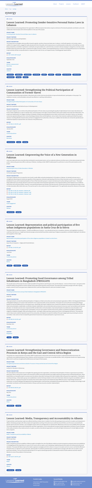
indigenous (17, 265)
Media (8, 461)
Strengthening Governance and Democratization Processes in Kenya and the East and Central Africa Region (32, 363)
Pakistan (9, 208)
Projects (61, 4)
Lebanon (9, 71)
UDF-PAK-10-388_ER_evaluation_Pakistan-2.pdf (19, 194)
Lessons (68, 4)
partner (58, 74)
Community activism (11, 133)
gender (44, 74)
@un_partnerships (59, 483)
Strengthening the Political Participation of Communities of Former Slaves (24, 101)
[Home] (14, 4)
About (55, 4)
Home (6, 9)
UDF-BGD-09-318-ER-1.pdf (14, 319)
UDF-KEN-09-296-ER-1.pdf (14, 387)
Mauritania (9, 138)
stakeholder (11, 77)
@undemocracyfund (60, 485)
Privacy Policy (36, 483)
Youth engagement (11, 203)
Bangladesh (9, 333)
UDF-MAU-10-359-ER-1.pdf (14, 124)
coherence (10, 74)
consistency (27, 74)
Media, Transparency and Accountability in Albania (19, 434)
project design (66, 74)
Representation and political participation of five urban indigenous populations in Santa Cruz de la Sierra (32, 238)
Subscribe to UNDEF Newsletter (40, 482)
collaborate (19, 74)
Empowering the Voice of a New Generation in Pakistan (20, 168)
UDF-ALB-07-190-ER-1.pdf (14, 456)
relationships (76, 74)
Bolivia (8, 262)
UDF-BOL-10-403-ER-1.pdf (14, 247)
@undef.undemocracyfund (78, 481)
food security (11, 142)
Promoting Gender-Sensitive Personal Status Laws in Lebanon (22, 34)
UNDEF (83, 4)
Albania (8, 466)
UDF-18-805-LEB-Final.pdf (14, 55)
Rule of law (9, 66)
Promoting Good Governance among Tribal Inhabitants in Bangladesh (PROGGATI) (26, 292)
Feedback (76, 4)
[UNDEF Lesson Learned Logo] (15, 480)
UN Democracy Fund (77, 483)
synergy (14, 9)
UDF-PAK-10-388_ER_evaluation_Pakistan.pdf (19, 190)
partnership (10, 212)
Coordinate (36, 74)
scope (18, 142)
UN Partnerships (76, 485)
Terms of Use (36, 485)
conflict (9, 265)
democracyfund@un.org (61, 481)
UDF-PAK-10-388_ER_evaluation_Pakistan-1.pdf (19, 192)
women (25, 77)
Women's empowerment (12, 64)
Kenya (8, 402)
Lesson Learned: (45, 24)
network (51, 74)
